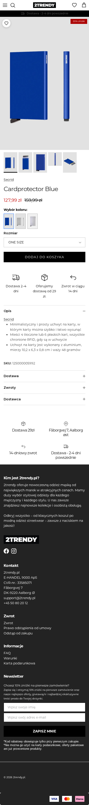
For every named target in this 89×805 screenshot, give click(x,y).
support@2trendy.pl (19, 598)
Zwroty (10, 388)
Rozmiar (11, 233)
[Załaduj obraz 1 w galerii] (44, 83)
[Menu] (5, 5)
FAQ (7, 653)
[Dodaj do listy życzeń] (6, 23)
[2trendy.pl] (44, 5)
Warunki (10, 658)
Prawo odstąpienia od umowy (27, 628)
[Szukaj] (15, 5)
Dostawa (11, 376)
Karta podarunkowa (19, 663)
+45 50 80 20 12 (16, 603)
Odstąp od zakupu (18, 633)
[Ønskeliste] (74, 5)
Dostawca (12, 399)
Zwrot (8, 623)
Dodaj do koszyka (44, 257)
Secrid (9, 180)
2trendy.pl (19, 777)
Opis (7, 311)
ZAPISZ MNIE (44, 731)
